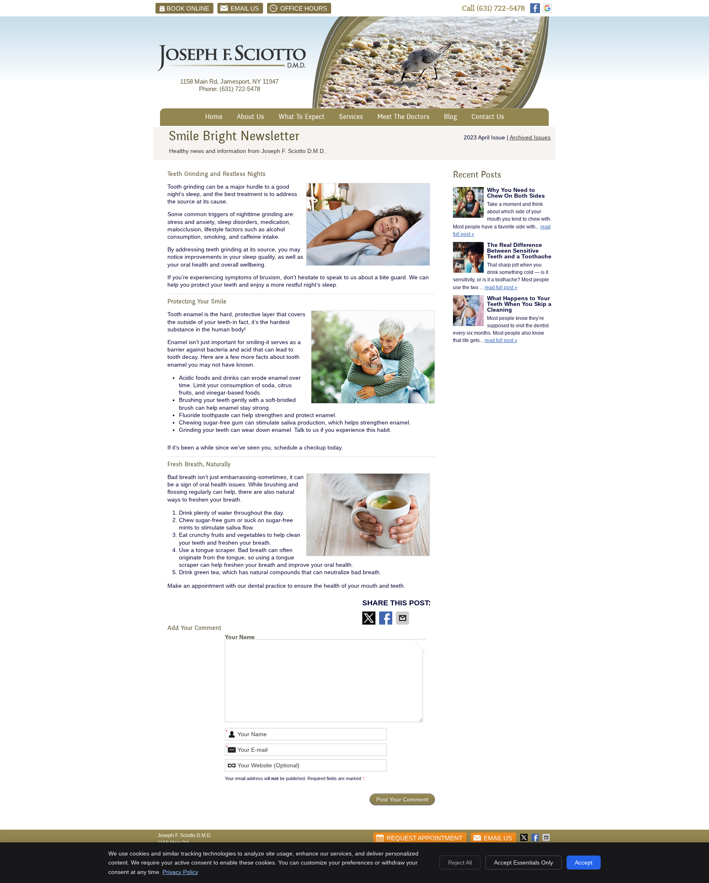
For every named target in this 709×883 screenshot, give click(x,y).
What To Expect (302, 117)
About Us (250, 117)
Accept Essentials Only (523, 862)
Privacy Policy (180, 872)
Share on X (369, 618)
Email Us (245, 8)
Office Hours (303, 8)
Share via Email (403, 618)
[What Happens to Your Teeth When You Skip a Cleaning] (468, 311)
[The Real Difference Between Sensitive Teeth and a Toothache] (468, 258)
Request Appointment (424, 838)
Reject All (460, 862)
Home (213, 117)
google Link (547, 8)
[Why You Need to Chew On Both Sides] (468, 203)
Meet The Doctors (403, 117)
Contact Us (487, 117)
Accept (583, 862)
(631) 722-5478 (501, 8)
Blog (450, 117)
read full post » (501, 287)
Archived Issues (530, 137)
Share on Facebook (386, 618)
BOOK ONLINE (188, 8)
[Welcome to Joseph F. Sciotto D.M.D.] (232, 69)
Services (351, 117)
